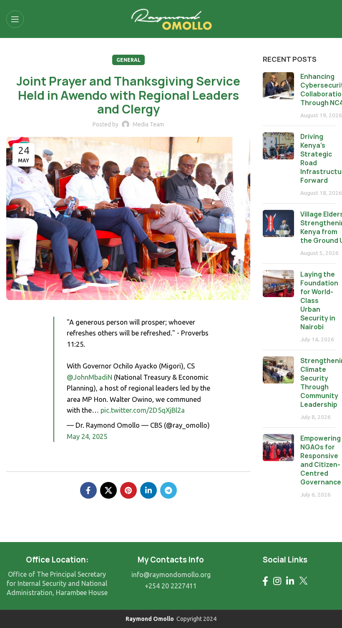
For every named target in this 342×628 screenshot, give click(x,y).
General (128, 60)
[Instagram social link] (277, 581)
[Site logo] (171, 18)
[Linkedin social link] (148, 490)
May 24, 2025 (87, 436)
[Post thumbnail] (278, 95)
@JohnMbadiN (89, 377)
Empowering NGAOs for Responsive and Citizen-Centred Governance (320, 460)
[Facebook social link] (88, 490)
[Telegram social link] (168, 490)
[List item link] (171, 575)
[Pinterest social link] (128, 490)
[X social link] (108, 490)
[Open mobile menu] (15, 19)
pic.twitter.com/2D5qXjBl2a (143, 410)
